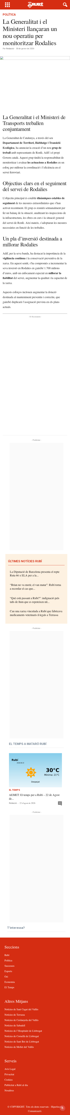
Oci (6, 976)
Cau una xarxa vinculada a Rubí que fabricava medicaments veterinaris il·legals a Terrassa (36, 613)
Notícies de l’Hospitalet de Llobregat (23, 1030)
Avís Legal (9, 1069)
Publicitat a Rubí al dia (16, 1085)
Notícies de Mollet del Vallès (19, 1047)
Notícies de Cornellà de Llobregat (21, 1036)
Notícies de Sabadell (14, 1025)
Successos (9, 965)
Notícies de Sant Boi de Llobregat (21, 1041)
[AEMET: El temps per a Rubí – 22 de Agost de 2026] (35, 770)
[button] (64, 5)
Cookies (8, 1079)
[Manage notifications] (62, 1108)
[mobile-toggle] (7, 4)
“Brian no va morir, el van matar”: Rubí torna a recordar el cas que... (35, 586)
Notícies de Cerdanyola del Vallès (21, 1020)
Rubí (6, 955)
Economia (9, 982)
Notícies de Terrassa (14, 1014)
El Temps (14, 790)
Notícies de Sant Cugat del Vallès (21, 1009)
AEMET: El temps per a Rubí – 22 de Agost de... (34, 796)
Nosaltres (9, 1090)
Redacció (10, 48)
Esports (8, 971)
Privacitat (9, 1074)
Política (9, 14)
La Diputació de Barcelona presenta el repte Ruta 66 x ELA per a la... (34, 573)
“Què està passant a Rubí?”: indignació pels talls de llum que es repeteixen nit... (34, 600)
